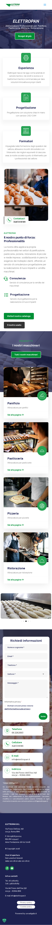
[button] (24, 621)
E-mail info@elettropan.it (15, 896)
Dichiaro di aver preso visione (18, 707)
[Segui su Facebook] (7, 868)
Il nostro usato (14, 325)
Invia (43, 716)
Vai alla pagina (14, 414)
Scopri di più (24, 36)
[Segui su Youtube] (12, 868)
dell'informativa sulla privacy (17, 709)
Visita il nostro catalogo (19, 316)
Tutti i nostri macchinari (26, 354)
